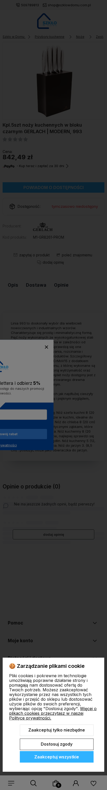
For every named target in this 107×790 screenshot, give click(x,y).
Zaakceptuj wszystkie (56, 756)
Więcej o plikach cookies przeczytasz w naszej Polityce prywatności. (53, 713)
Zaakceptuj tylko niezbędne (56, 730)
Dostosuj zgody (56, 744)
